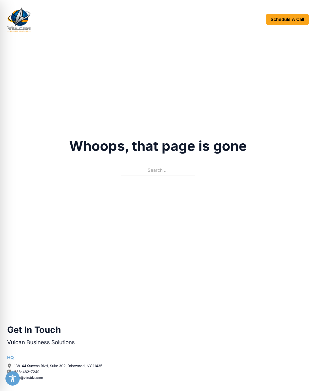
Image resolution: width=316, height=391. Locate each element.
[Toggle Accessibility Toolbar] (12, 378)
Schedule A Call (287, 19)
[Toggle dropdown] (119, 19)
